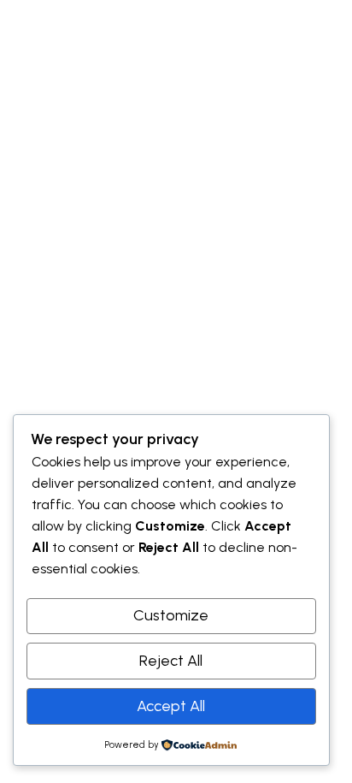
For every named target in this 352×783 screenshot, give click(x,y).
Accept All (171, 706)
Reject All (170, 660)
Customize (170, 615)
